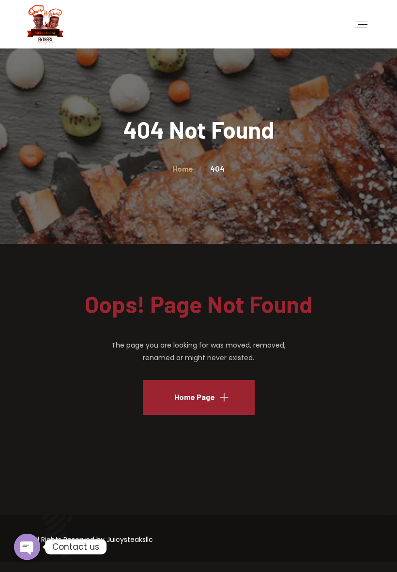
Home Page (194, 396)
